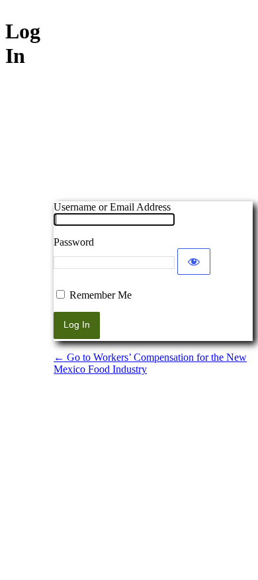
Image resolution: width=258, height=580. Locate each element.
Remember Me (100, 295)
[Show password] (193, 261)
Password (74, 242)
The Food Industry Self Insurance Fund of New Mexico (153, 132)
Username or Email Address (112, 207)
